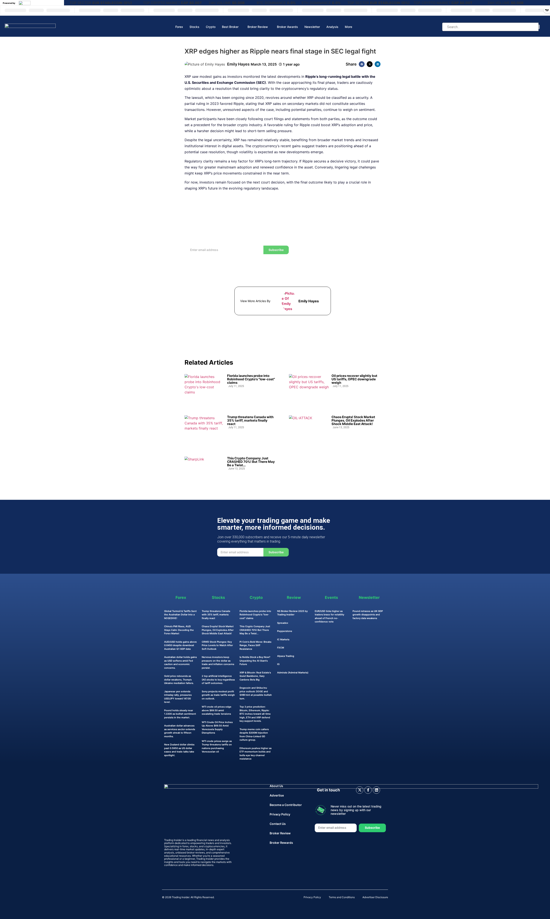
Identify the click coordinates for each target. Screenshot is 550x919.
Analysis (332, 27)
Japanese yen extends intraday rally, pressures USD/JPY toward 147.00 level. (178, 697)
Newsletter (312, 27)
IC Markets (283, 639)
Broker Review (258, 27)
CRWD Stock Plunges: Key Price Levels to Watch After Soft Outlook (217, 645)
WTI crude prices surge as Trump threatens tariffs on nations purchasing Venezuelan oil (217, 746)
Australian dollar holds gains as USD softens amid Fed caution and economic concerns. (180, 662)
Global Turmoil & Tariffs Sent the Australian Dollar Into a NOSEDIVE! (180, 615)
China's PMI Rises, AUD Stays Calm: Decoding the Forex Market (179, 630)
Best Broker (230, 27)
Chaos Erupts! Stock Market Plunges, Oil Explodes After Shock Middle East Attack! (353, 420)
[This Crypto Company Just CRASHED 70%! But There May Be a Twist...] (204, 471)
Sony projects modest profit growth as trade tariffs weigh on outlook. (218, 695)
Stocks (194, 27)
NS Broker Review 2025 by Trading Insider (292, 613)
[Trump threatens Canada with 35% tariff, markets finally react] (204, 429)
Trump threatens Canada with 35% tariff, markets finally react (250, 420)
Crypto (210, 27)
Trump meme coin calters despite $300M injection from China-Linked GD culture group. (254, 735)
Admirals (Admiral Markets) (292, 672)
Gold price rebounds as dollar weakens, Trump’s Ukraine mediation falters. (179, 679)
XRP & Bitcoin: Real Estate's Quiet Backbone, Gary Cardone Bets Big (255, 676)
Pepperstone (284, 631)
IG (278, 664)
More (348, 27)
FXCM (280, 647)
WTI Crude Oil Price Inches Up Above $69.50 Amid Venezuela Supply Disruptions (217, 727)
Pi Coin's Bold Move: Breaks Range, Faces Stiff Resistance (255, 645)
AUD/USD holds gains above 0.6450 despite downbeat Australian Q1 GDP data (180, 645)
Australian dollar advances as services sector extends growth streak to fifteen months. (179, 731)
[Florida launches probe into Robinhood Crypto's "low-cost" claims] (204, 388)
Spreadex (282, 622)
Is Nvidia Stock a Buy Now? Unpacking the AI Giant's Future (255, 661)
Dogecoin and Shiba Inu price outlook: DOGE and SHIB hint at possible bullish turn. (256, 693)
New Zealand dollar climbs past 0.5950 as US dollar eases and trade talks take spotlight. (179, 750)
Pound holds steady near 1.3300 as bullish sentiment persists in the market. (180, 714)
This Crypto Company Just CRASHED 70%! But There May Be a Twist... (251, 462)
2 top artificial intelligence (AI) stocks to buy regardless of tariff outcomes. (218, 679)
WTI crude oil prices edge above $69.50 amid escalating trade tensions (216, 710)
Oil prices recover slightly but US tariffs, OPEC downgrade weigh (354, 379)
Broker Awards (287, 27)
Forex (179, 27)
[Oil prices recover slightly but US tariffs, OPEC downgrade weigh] (309, 388)
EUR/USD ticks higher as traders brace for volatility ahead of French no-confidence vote (329, 616)
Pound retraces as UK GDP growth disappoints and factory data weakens (368, 615)
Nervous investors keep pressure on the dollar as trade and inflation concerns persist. (218, 662)
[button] (362, 64)
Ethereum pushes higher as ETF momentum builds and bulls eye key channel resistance (256, 753)
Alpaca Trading (285, 656)
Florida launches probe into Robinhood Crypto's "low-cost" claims (251, 379)
